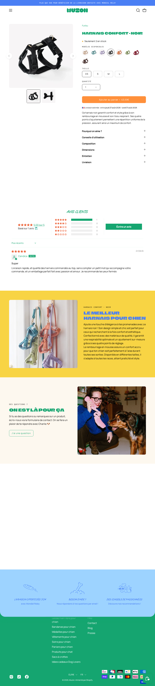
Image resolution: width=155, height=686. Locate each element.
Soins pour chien (61, 641)
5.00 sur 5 (39, 225)
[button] (138, 10)
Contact (92, 623)
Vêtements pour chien (64, 636)
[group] (77, 3)
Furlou (85, 25)
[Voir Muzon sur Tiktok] (19, 676)
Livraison (86, 162)
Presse (91, 633)
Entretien (87, 156)
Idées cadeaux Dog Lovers (66, 661)
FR (82, 674)
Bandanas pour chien (64, 626)
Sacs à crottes (60, 656)
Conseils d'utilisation (93, 137)
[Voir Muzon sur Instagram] (11, 676)
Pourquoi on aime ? (92, 131)
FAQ (90, 618)
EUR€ (71, 674)
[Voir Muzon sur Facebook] (26, 676)
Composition (89, 143)
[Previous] (9, 56)
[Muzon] (77, 10)
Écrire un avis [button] (123, 226)
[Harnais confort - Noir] (33, 96)
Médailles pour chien (63, 631)
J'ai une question (21, 433)
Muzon (72, 680)
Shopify (89, 680)
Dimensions (88, 149)
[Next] (73, 56)
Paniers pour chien (62, 646)
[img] (19, 251)
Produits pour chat (62, 651)
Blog (90, 628)
